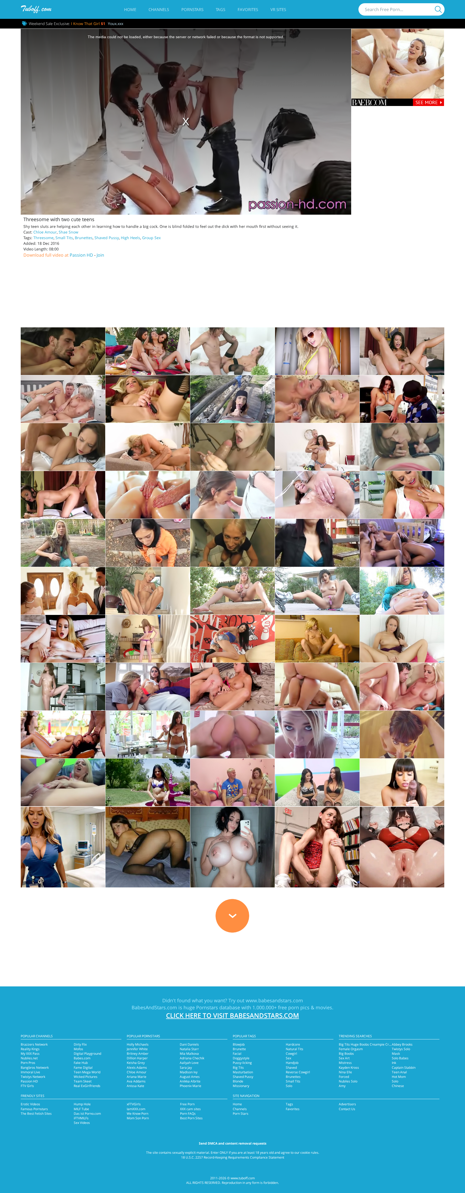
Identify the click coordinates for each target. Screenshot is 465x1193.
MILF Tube (81, 1109)
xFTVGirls (134, 1104)
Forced (344, 1076)
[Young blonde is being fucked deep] (317, 734)
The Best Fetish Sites (36, 1113)
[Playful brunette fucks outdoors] (317, 543)
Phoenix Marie (190, 1086)
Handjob (292, 1062)
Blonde (238, 1081)
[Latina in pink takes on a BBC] (402, 782)
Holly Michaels (138, 1044)
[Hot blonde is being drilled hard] (402, 686)
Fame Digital (83, 1067)
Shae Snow (68, 232)
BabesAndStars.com (154, 1007)
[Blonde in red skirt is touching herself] (147, 639)
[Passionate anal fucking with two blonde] (317, 399)
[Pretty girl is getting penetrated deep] (402, 734)
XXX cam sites (190, 1109)
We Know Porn (137, 1113)
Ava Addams (136, 1081)
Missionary (241, 1086)
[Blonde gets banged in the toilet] (232, 543)
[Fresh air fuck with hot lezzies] (147, 351)
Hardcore (293, 1044)
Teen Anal (399, 1072)
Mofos (78, 1049)
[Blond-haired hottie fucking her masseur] (147, 495)
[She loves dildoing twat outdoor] (317, 591)
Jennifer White (137, 1049)
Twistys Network (33, 1076)
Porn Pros (28, 1062)
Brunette (239, 1049)
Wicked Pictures (85, 1076)
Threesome (43, 237)
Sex (288, 1058)
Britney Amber (138, 1053)
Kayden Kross (349, 1067)
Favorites (248, 9)
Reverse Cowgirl (298, 1072)
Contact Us (347, 1109)
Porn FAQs (188, 1113)
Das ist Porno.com (87, 1113)
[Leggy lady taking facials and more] (402, 351)
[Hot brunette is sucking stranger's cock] (147, 543)
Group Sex (151, 237)
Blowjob (239, 1044)
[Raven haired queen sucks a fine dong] (147, 782)
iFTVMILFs (81, 1118)
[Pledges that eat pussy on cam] (402, 543)
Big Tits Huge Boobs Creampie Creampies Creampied (379, 1044)
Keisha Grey (136, 1062)
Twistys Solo (401, 1049)
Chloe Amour (45, 232)
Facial (237, 1053)
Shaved (291, 1067)
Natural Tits (294, 1049)
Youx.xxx (115, 23)
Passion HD (81, 255)
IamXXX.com (136, 1109)
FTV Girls (27, 1086)
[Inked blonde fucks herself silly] (147, 399)
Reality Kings (30, 1049)
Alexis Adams (137, 1067)
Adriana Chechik (192, 1058)
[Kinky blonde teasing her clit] (402, 591)
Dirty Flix (80, 1044)
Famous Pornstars (34, 1109)
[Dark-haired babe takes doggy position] (63, 495)
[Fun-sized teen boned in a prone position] (63, 447)
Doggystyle (241, 1058)
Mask (396, 1053)
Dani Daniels (189, 1044)
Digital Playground (87, 1053)
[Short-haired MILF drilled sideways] (63, 399)
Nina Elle (345, 1072)
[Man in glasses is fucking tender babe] (317, 447)
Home (130, 9)
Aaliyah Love (189, 1062)
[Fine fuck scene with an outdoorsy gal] (232, 399)
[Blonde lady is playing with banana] (147, 591)
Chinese (398, 1086)
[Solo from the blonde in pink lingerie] (402, 495)
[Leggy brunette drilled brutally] (232, 495)
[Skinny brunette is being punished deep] (402, 447)
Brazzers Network (34, 1044)
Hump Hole (82, 1104)
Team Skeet (82, 1081)
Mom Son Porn (138, 1118)
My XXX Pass (30, 1053)
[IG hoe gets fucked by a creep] (317, 351)
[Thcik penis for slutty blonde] (232, 734)
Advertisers (347, 1104)
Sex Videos (82, 1122)
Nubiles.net (29, 1058)
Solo (289, 1086)
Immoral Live (30, 1072)
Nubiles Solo (348, 1081)
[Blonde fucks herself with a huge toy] (63, 639)
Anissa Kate (135, 1086)
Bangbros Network (35, 1067)
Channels (159, 9)
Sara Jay (186, 1067)
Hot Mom (399, 1076)
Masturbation (243, 1072)
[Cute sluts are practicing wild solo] (232, 591)
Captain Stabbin (403, 1067)
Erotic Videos (30, 1104)
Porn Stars (240, 1113)
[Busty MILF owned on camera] (402, 399)
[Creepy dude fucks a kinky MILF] (232, 351)
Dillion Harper (137, 1058)
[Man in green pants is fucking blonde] (63, 782)
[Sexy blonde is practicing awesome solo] (317, 639)
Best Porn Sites (191, 1118)
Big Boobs (346, 1053)
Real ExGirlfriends (87, 1086)
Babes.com (82, 1058)
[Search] (438, 9)
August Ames (190, 1076)
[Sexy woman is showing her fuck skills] (317, 686)
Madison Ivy (189, 1072)
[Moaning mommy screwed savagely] (63, 351)
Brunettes (84, 237)
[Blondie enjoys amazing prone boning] (147, 447)
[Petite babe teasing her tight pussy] (63, 686)
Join (100, 255)
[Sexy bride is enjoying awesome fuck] (63, 591)
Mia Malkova (189, 1053)
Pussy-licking (242, 1062)
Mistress (345, 1062)
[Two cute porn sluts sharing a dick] (232, 782)
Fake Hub (81, 1062)
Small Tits (64, 237)
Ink (394, 1062)
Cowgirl (291, 1053)
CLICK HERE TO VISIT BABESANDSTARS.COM (232, 1015)
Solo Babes (400, 1058)
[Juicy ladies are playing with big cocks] (317, 782)
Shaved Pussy (106, 237)
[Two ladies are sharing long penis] (147, 686)
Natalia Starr (189, 1049)
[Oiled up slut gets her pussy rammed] (317, 495)
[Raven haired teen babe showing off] (232, 639)
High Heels (130, 237)
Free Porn (187, 1104)
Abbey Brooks (402, 1044)
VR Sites (278, 9)
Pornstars (192, 9)
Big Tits (238, 1067)
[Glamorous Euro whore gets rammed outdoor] (63, 734)
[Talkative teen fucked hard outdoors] (63, 543)
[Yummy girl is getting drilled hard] (232, 686)
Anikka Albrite (190, 1081)
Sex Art (344, 1058)
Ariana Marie (136, 1076)
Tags (220, 9)
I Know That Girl (88, 23)
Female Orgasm (351, 1049)
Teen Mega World (87, 1072)
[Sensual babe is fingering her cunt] (402, 639)
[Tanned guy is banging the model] (232, 447)
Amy (342, 1086)
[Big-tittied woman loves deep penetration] (147, 734)
